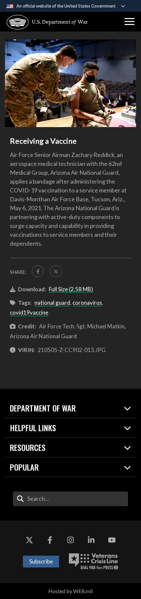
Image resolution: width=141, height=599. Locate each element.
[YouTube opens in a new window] (112, 540)
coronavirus (87, 302)
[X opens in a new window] (29, 540)
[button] (129, 21)
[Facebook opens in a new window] (50, 540)
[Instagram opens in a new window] (70, 540)
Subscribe (41, 561)
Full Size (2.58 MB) (71, 289)
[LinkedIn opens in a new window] (91, 540)
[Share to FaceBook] (38, 271)
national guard (52, 302)
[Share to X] (56, 271)
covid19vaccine (29, 312)
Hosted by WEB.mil (70, 591)
